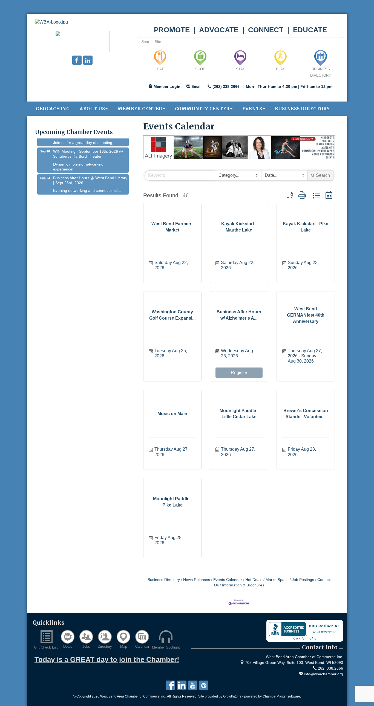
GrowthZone (232, 696)
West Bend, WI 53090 (294, 662)
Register (239, 372)
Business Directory (302, 108)
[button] (290, 195)
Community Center (202, 108)
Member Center (139, 108)
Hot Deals (253, 580)
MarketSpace (277, 580)
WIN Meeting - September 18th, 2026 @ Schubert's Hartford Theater (88, 149)
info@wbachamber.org (323, 674)
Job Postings (303, 580)
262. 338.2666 (330, 668)
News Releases (196, 580)
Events (252, 108)
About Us (92, 108)
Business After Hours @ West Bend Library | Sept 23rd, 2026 (90, 175)
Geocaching (53, 108)
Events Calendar (227, 580)
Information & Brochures (243, 585)
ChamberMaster (275, 696)
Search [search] (323, 175)
